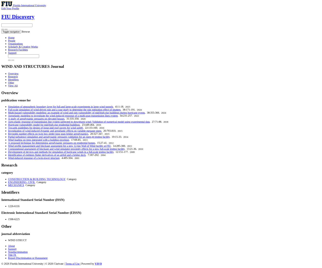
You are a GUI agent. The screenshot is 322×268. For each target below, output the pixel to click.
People (11, 40)
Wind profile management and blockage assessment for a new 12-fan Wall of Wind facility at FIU (59, 145)
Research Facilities (18, 49)
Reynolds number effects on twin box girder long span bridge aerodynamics (48, 133)
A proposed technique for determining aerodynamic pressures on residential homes (51, 142)
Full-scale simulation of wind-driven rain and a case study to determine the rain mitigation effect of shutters (64, 109)
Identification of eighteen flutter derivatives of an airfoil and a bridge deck (47, 155)
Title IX (12, 255)
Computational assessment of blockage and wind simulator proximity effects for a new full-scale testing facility (66, 149)
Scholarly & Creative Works (23, 46)
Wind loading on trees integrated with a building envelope (38, 139)
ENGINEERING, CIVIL (21, 182)
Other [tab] (11, 82)
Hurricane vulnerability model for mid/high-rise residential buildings (44, 124)
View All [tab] (13, 85)
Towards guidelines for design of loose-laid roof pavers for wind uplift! (45, 127)
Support (12, 52)
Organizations (15, 43)
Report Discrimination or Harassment (27, 258)
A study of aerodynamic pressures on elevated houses (36, 118)
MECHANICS (16, 185)
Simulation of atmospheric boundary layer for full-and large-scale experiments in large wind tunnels (60, 106)
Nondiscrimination (18, 252)
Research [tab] (13, 76)
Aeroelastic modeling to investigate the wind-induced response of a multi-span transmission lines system (63, 115)
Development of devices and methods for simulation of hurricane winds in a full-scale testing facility (61, 152)
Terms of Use (72, 263)
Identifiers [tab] (13, 79)
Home (11, 37)
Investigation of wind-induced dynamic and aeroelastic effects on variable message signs (54, 130)
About (11, 246)
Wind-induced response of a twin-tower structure (34, 158)
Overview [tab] (13, 73)
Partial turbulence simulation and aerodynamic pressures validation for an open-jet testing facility (59, 136)
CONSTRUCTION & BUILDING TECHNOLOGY (37, 179)
